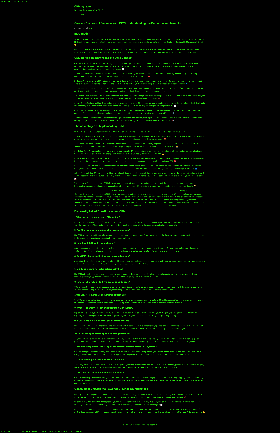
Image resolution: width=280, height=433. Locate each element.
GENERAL (80, 14)
